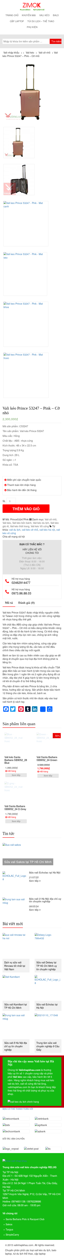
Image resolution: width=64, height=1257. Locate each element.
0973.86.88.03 (21, 593)
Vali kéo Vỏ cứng (40, 526)
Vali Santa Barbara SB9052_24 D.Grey (15, 807)
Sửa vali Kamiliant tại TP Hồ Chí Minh (15, 1006)
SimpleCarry (12, 1234)
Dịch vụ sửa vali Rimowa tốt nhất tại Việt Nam (14, 966)
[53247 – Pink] (32, 92)
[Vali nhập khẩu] (32, 6)
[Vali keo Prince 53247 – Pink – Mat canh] (26, 223)
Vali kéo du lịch (41, 522)
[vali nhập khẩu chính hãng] (32, 1157)
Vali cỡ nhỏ (50, 519)
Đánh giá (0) (26, 602)
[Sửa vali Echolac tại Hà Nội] (48, 988)
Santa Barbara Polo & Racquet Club (25, 1219)
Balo (56, 15)
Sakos (9, 1224)
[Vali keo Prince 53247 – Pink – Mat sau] (25, 274)
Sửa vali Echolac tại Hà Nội (47, 1006)
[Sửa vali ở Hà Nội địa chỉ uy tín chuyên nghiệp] (16, 1026)
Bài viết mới (13, 923)
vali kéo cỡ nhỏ (30, 529)
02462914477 (21, 582)
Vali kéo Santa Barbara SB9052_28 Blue (15, 759)
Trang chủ (11, 15)
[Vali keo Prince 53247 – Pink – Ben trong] (19, 179)
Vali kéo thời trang (19, 526)
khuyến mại (29, 15)
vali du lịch (14, 529)
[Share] (42, 709)
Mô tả (9, 602)
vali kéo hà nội (47, 529)
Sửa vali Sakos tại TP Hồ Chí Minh (28, 861)
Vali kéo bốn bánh (22, 522)
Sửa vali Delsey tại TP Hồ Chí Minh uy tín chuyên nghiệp (46, 966)
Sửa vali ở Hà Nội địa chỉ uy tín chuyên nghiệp (15, 1046)
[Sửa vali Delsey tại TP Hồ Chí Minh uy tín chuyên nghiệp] (48, 946)
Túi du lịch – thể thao (40, 21)
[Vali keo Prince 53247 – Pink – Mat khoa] (26, 324)
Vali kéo (44, 15)
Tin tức (8, 833)
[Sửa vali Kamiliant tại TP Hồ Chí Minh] (16, 988)
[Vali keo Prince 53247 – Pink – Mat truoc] (26, 375)
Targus (9, 1229)
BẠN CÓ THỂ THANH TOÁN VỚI (18, 1108)
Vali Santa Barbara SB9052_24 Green (47, 758)
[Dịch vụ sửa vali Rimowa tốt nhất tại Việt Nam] (16, 946)
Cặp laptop (17, 21)
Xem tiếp (16, 775)
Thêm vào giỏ (26, 508)
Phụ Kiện (32, 27)
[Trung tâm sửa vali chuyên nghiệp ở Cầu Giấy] (48, 1026)
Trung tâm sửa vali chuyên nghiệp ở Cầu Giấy (47, 1046)
